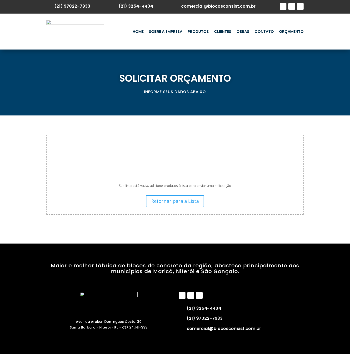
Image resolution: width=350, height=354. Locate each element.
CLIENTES (222, 31)
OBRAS (242, 31)
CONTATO (264, 31)
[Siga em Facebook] (283, 6)
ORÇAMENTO (291, 31)
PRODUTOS (198, 31)
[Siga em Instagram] (291, 6)
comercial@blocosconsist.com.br (218, 6)
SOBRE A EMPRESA (165, 31)
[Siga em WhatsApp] (300, 6)
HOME (138, 31)
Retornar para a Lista (175, 201)
